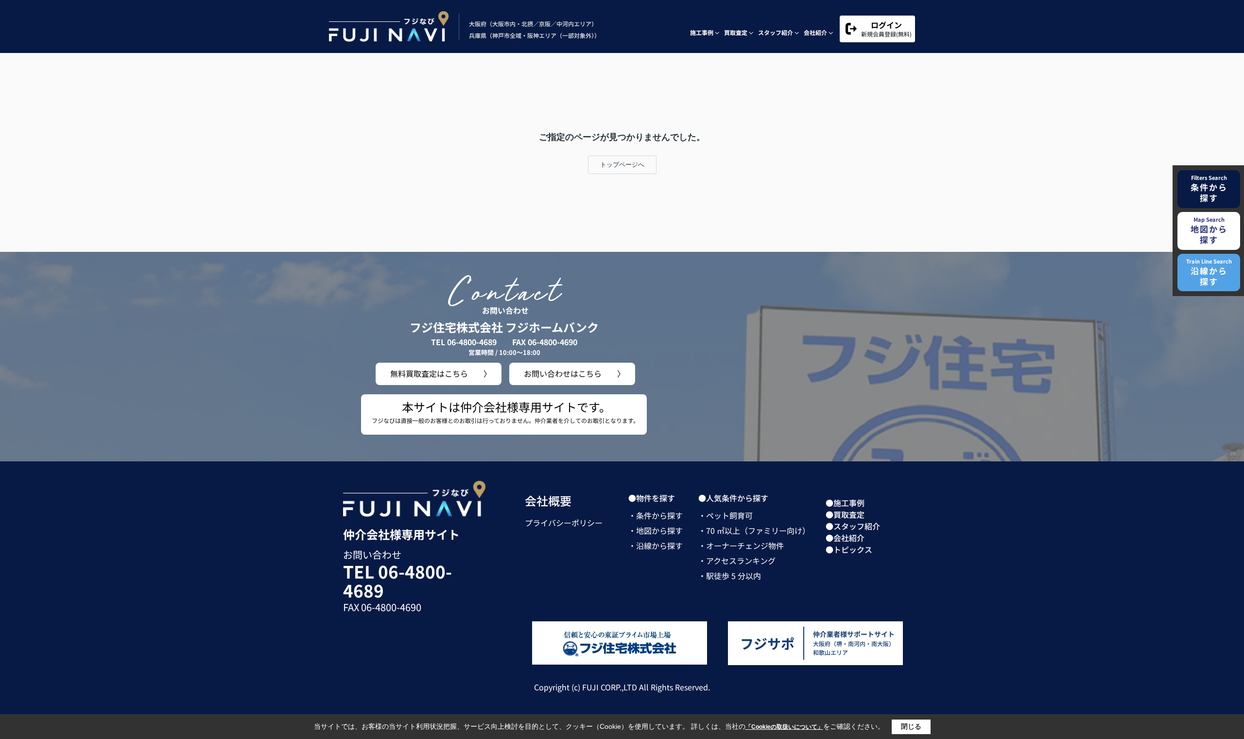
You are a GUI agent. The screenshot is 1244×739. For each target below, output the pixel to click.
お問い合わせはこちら (563, 373)
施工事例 (701, 32)
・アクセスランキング (737, 560)
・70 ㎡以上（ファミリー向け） (754, 530)
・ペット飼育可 (725, 515)
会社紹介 (815, 32)
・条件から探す (655, 515)
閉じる (911, 726)
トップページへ (622, 164)
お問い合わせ (372, 554)
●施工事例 (845, 503)
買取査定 (735, 32)
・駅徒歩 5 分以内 (729, 575)
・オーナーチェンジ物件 (741, 545)
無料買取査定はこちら (429, 373)
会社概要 (548, 500)
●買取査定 (845, 514)
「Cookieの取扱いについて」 (784, 726)
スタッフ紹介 (775, 32)
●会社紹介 (845, 538)
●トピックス (849, 549)
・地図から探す (655, 530)
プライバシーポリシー (564, 522)
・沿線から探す (655, 545)
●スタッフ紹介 (853, 526)
